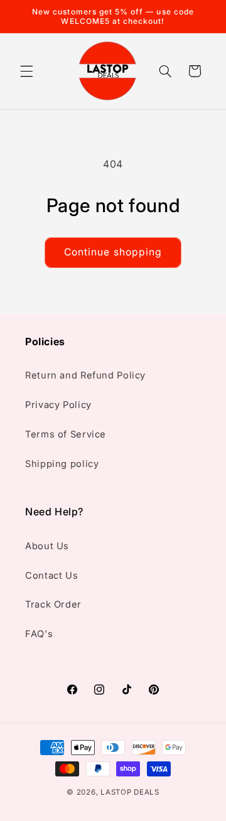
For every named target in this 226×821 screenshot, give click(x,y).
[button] (26, 70)
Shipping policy (62, 464)
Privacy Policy (58, 404)
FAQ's (39, 634)
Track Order (53, 604)
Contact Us (51, 575)
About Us (47, 546)
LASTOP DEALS (129, 792)
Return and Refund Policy (85, 375)
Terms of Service (65, 434)
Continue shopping (113, 252)
